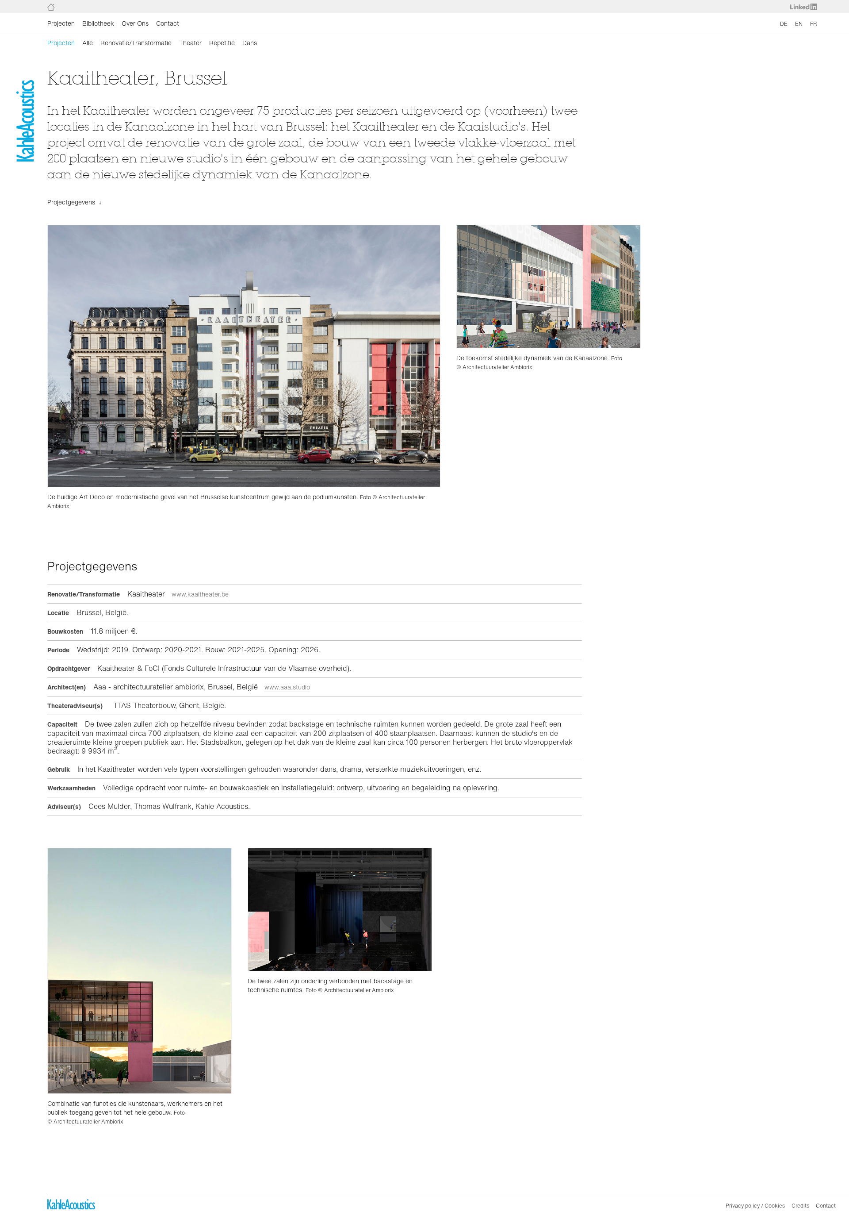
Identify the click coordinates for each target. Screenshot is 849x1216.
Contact (167, 23)
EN (799, 23)
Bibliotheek (98, 23)
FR (813, 23)
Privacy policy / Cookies (755, 1205)
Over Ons (135, 23)
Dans (249, 42)
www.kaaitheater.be (200, 594)
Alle (87, 42)
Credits (800, 1205)
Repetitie (222, 42)
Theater (190, 42)
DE (784, 23)
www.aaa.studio (287, 687)
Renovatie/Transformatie (136, 42)
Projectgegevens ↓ (74, 202)
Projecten (61, 23)
